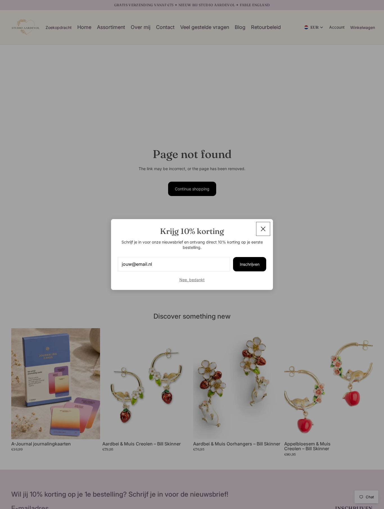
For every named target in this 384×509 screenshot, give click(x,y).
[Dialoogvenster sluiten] (263, 229)
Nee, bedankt (192, 279)
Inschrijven (249, 264)
